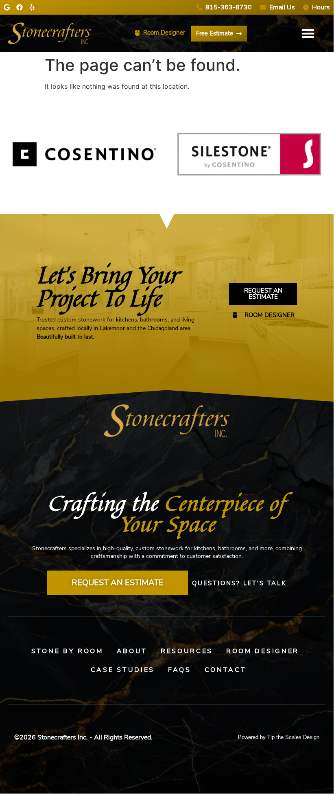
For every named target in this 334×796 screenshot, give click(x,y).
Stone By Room (67, 651)
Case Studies (123, 669)
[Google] (7, 7)
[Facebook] (19, 7)
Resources (187, 651)
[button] (308, 33)
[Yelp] (32, 7)
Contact (226, 669)
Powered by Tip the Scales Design (278, 737)
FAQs (179, 669)
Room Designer (262, 651)
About (132, 651)
